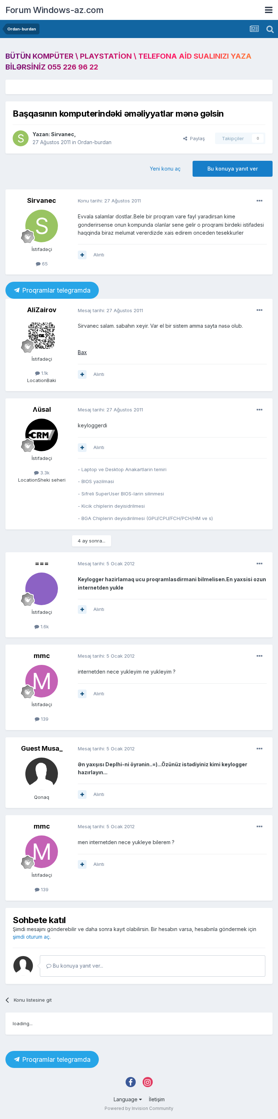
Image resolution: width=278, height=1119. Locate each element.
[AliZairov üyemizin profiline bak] (41, 335)
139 (44, 719)
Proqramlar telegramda (56, 290)
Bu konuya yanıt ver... (77, 966)
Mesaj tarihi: (110, 310)
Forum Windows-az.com (54, 10)
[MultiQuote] (82, 255)
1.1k (44, 373)
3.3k (44, 472)
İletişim (157, 1099)
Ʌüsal (42, 409)
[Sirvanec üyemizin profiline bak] (21, 138)
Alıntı (98, 254)
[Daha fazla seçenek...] (259, 201)
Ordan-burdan (94, 142)
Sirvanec (62, 134)
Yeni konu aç (165, 168)
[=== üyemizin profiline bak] (41, 589)
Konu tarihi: (109, 201)
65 (44, 264)
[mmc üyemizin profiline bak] (41, 681)
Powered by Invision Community (139, 1108)
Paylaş (196, 138)
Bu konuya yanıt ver (232, 168)
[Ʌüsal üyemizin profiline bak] (41, 435)
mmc (42, 655)
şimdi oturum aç (31, 937)
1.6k (44, 626)
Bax (82, 352)
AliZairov (41, 310)
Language (126, 1099)
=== (42, 563)
